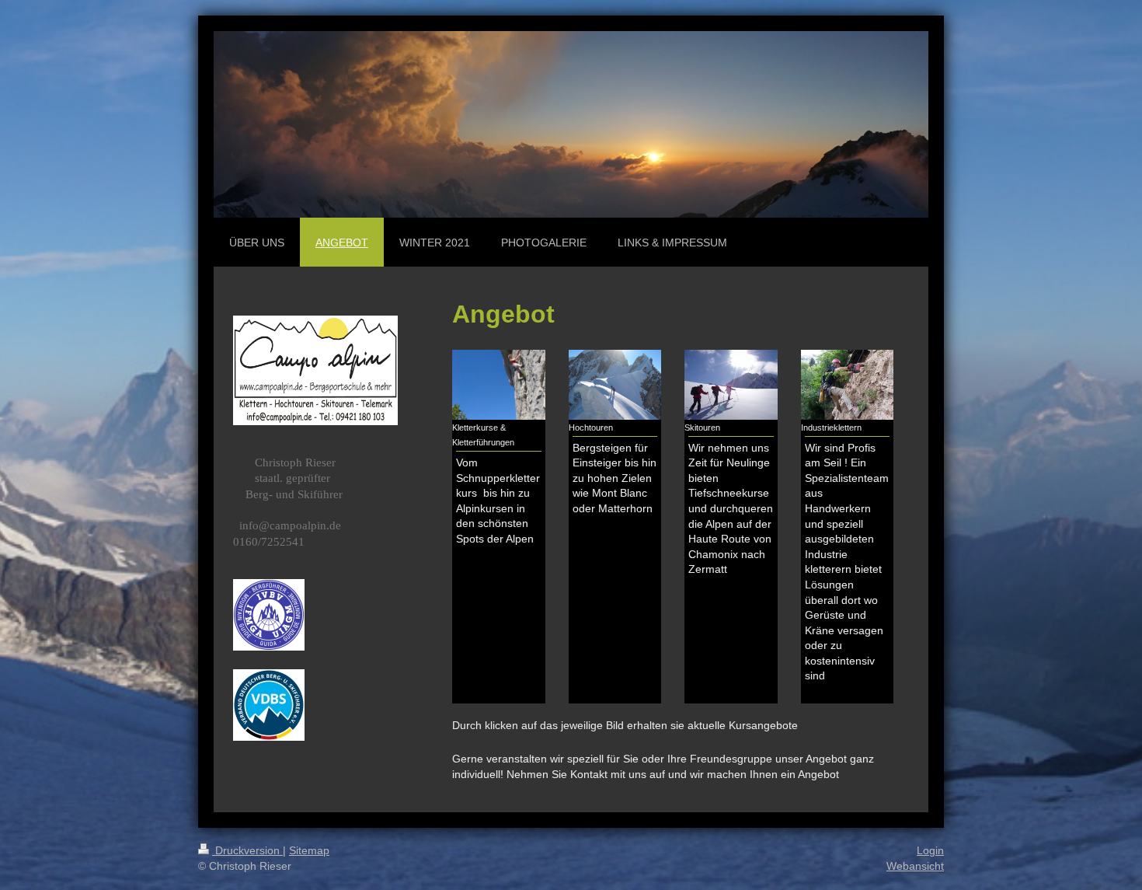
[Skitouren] (730, 385)
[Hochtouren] (615, 385)
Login (930, 850)
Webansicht (915, 866)
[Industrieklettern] (847, 385)
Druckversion (247, 850)
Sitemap (309, 850)
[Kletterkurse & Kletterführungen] (498, 384)
